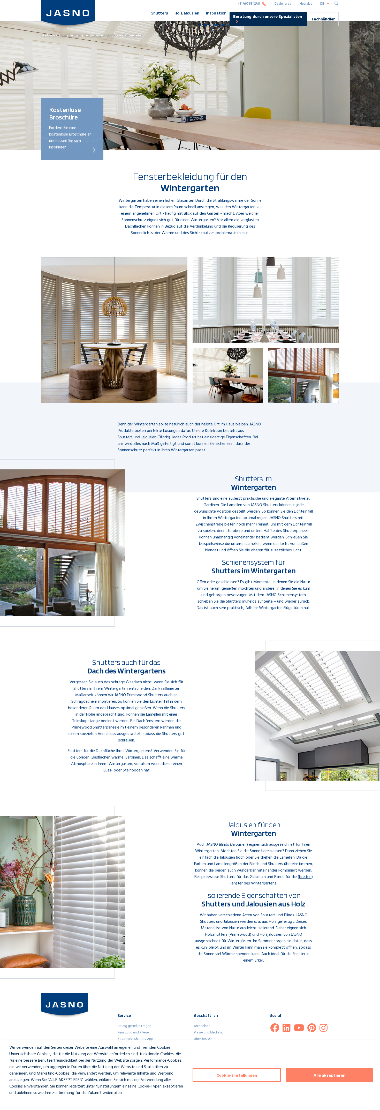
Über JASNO (203, 1039)
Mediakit (306, 3)
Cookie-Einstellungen (236, 1075)
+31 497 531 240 (249, 3)
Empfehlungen (212, 24)
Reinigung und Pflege (133, 1032)
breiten (305, 877)
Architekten (202, 1026)
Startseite (48, 35)
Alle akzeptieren (329, 1075)
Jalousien (148, 437)
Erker (259, 960)
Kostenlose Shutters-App (135, 1039)
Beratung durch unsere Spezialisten (267, 16)
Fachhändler (323, 19)
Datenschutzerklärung (23, 1102)
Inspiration (216, 13)
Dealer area (283, 3)
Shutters (159, 13)
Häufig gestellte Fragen (134, 1026)
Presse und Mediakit (208, 1032)
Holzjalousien (186, 13)
